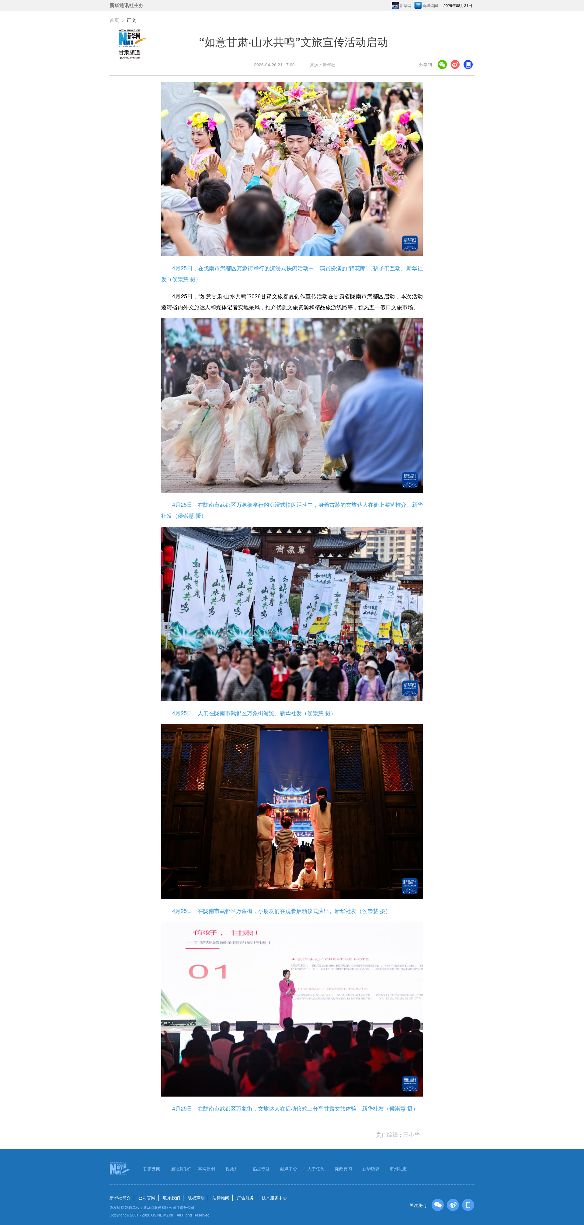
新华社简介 (120, 1198)
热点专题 (261, 1168)
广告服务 (245, 1198)
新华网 (406, 5)
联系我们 (171, 1198)
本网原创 (206, 1168)
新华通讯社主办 (126, 5)
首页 (114, 19)
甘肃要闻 (151, 1168)
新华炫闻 (430, 5)
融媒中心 (288, 1168)
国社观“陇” (181, 1168)
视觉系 (231, 1168)
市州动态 (398, 1168)
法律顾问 (220, 1198)
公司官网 (146, 1198)
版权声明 (196, 1198)
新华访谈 (370, 1168)
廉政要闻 (343, 1168)
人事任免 (316, 1168)
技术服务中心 (274, 1198)
